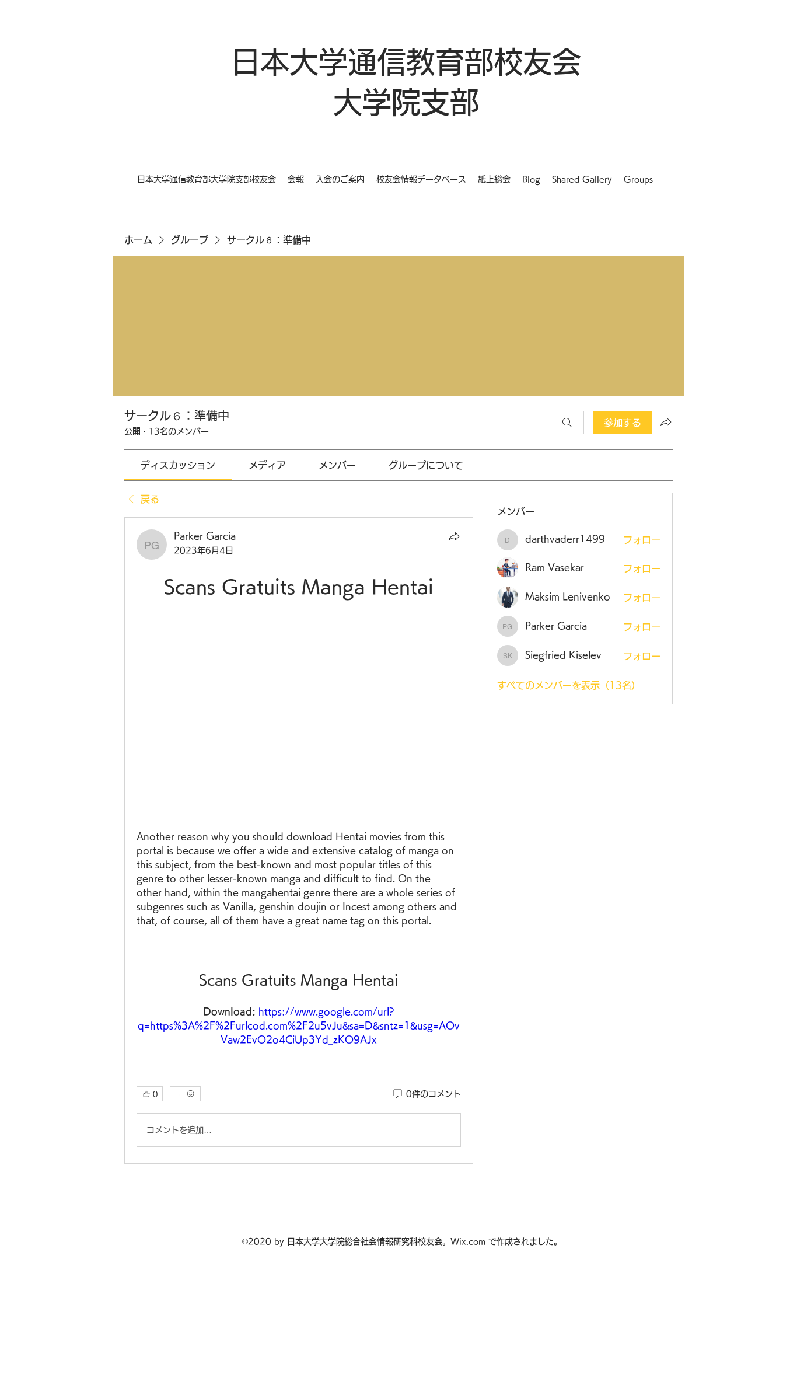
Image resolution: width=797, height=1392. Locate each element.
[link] (178, 465)
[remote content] (299, 715)
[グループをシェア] (666, 422)
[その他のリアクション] (185, 1093)
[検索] (567, 422)
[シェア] (454, 536)
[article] (298, 840)
